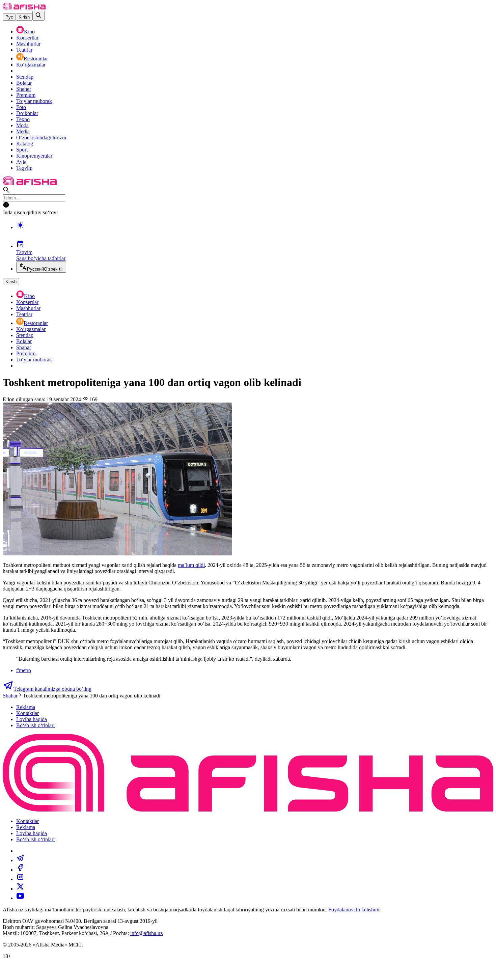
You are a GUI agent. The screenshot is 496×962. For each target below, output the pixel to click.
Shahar (23, 89)
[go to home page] (24, 7)
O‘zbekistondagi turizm (41, 137)
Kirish (24, 17)
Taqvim (24, 168)
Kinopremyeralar (34, 156)
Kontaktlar (27, 713)
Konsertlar (27, 37)
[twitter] (20, 888)
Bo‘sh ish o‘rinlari (35, 725)
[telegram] (20, 860)
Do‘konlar (27, 113)
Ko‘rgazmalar (31, 64)
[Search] (38, 16)
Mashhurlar (28, 44)
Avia (21, 162)
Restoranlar (36, 58)
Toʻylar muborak (34, 101)
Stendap (24, 77)
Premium (25, 95)
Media (23, 131)
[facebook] (20, 870)
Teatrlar (24, 50)
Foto (21, 107)
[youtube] (20, 898)
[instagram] (20, 879)
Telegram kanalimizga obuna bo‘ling (52, 689)
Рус (9, 17)
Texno (23, 119)
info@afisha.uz (146, 933)
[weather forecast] (254, 232)
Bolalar (24, 83)
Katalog (24, 143)
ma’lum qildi (191, 565)
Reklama (25, 707)
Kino (29, 31)
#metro (23, 670)
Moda (22, 125)
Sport (22, 150)
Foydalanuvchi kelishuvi (354, 909)
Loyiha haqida (31, 719)
